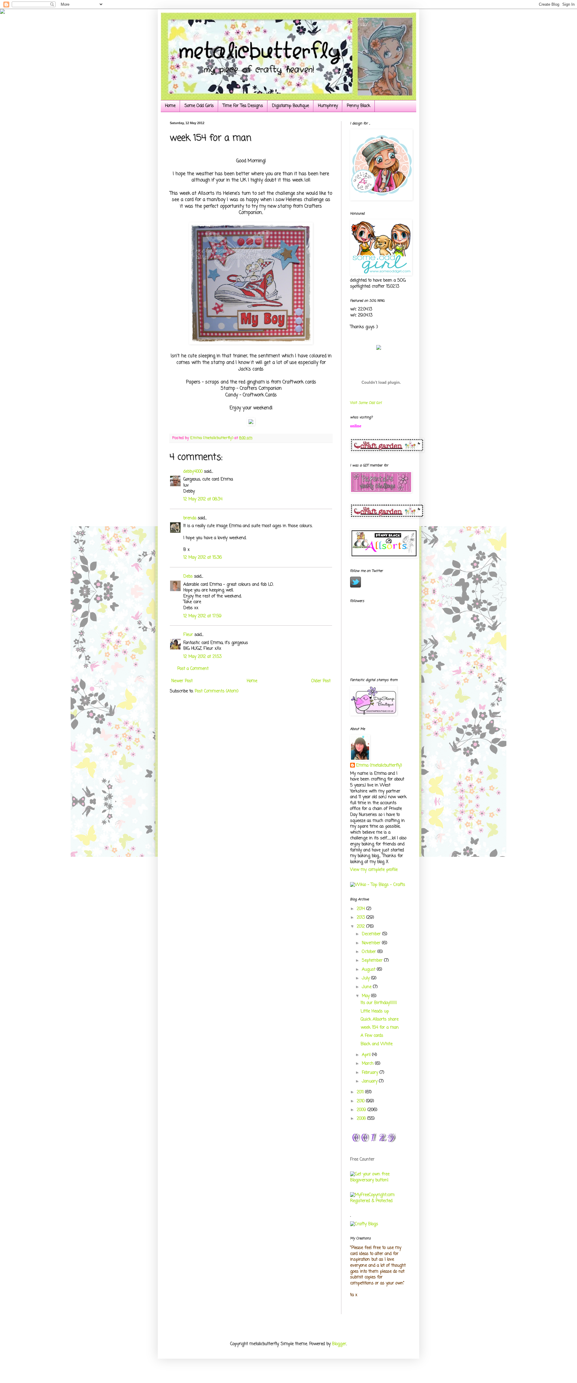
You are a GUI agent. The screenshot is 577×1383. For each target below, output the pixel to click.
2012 (361, 927)
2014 (361, 909)
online (355, 426)
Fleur (188, 635)
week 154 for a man (380, 1027)
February (371, 1073)
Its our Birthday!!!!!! (379, 1003)
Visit (366, 403)
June (367, 987)
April (367, 1055)
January (370, 1081)
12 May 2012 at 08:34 (202, 499)
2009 (362, 1110)
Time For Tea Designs (243, 106)
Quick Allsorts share (379, 1019)
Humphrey (328, 106)
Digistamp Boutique (290, 106)
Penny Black (358, 106)
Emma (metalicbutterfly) (379, 766)
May (366, 996)
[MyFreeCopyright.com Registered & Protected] (378, 1201)
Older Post (321, 681)
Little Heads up (375, 1011)
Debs (188, 576)
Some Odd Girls (199, 106)
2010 (361, 1101)
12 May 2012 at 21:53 (202, 657)
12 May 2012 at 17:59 (202, 616)
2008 (362, 1119)
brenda (189, 518)
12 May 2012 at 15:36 (202, 557)
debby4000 (193, 472)
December (372, 934)
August (369, 969)
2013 (361, 917)
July (366, 978)
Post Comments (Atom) (217, 691)
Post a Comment (193, 669)
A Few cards (372, 1036)
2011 (361, 1092)
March (368, 1064)
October (369, 952)
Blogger (339, 1344)
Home (170, 106)
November (372, 943)
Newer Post (182, 681)
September (373, 960)
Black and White (376, 1044)
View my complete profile (374, 870)
